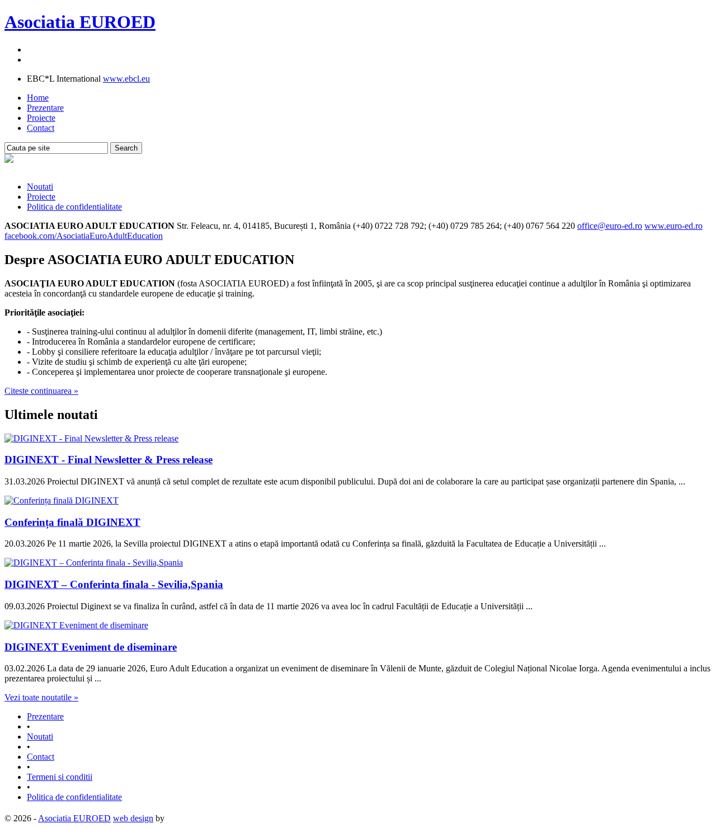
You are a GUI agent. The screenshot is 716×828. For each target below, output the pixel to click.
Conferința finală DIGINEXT (72, 522)
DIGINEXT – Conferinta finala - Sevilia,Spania (113, 584)
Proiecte (41, 118)
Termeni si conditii (59, 777)
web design (133, 818)
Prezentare (45, 107)
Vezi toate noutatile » (41, 697)
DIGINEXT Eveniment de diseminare (90, 647)
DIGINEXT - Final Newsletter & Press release (108, 459)
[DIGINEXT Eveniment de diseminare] (76, 625)
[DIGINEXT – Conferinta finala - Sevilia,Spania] (93, 562)
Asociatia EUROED (80, 22)
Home (38, 97)
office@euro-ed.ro (609, 225)
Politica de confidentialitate (74, 206)
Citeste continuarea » (41, 391)
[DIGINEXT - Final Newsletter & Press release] (91, 438)
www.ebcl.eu (126, 78)
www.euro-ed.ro (673, 225)
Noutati (40, 186)
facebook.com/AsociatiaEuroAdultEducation (83, 236)
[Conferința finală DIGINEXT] (61, 500)
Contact (40, 128)
